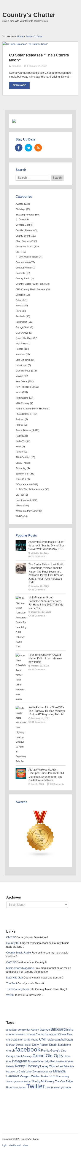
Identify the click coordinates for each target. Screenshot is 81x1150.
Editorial (20, 300)
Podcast (20, 419)
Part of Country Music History (31, 408)
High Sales (21, 343)
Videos (19, 505)
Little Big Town (23, 360)
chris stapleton (14, 1039)
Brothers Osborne (25, 1034)
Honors (19, 349)
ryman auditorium (22, 1081)
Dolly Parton (40, 1044)
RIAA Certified (23, 457)
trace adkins (19, 1087)
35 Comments (38, 589)
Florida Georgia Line (53, 1050)
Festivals (20, 316)
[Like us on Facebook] (18, 147)
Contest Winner (24, 267)
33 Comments (57, 784)
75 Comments (38, 556)
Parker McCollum (51, 1076)
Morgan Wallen (29, 1076)
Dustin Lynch (57, 1044)
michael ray (46, 1071)
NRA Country (22, 403)
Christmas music (24, 246)
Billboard (58, 1029)
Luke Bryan (32, 1071)
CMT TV (11, 937)
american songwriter (18, 1029)
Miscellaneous (23, 370)
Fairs (18, 311)
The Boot (11, 983)
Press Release (23, 430)
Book (21, 219)
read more (19, 85)
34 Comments (38, 669)
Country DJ (12, 943)
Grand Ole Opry (24, 338)
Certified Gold (23, 224)
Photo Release (23, 414)
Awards (20, 204)
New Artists (21, 381)
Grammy (27, 1056)
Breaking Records (25, 214)
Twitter (35, 1086)
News (19, 392)
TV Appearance (24, 484)
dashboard (15, 1145)
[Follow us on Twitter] (28, 147)
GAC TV (11, 962)
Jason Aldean (36, 1061)
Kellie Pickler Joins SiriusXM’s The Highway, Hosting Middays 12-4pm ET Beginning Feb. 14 (47, 711)
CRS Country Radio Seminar (31, 289)
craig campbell (57, 1039)
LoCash (20, 1071)
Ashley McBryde (40, 1029)
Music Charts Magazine (20, 968)
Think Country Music (18, 989)
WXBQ (19, 516)
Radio (19, 435)
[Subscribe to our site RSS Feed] (38, 147)
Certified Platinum (25, 230)
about (26, 1145)
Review (19, 452)
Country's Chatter (28, 14)
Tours (19, 479)
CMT (18, 252)
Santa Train (22, 463)
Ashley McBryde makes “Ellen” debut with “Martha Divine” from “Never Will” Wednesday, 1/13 (47, 545)
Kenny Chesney (27, 1066)
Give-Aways (22, 332)
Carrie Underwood (46, 1034)
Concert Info (22, 262)
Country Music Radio (18, 952)
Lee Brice (64, 1066)
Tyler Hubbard (52, 1087)
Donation (20, 294)
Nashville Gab (14, 977)
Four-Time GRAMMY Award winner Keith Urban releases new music (45, 658)
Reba (18, 446)
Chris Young (31, 1039)
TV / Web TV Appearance (31, 489)
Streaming (21, 468)
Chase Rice (65, 1034)
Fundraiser (21, 321)
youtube (66, 1087)
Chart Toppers (23, 241)
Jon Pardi (61, 1061)
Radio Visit (21, 441)
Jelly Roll (49, 1061)
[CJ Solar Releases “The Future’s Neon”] (25, 44)
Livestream (21, 365)
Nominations (22, 397)
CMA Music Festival (28, 257)
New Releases (23, 386)
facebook (27, 1049)
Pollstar (19, 424)
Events (19, 305)
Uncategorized (23, 500)
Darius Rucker (23, 1045)
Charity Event (23, 235)
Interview (20, 354)
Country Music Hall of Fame (30, 283)
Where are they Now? (27, 511)
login (4, 1145)
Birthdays (20, 209)
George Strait (23, 327)
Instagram (19, 1061)
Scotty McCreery (43, 1081)
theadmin (16, 66)
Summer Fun (22, 473)
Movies (19, 376)
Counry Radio (23, 278)
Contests (20, 273)
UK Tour (20, 494)
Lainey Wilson (49, 1066)
